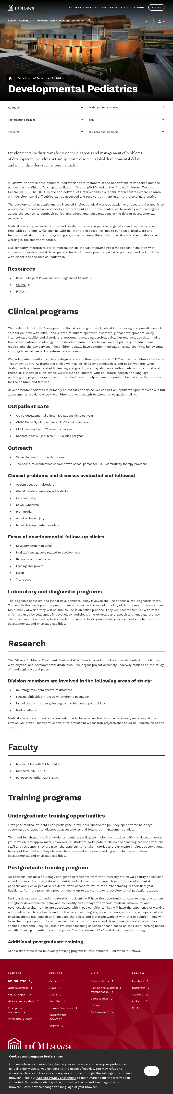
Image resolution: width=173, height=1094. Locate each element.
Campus (100, 981)
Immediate (20, 1018)
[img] (21, 7)
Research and (57, 1016)
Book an (99, 1012)
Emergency (15, 1010)
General (18, 987)
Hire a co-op (21, 1001)
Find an (17, 994)
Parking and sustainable (106, 989)
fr (146, 21)
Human (61, 1008)
